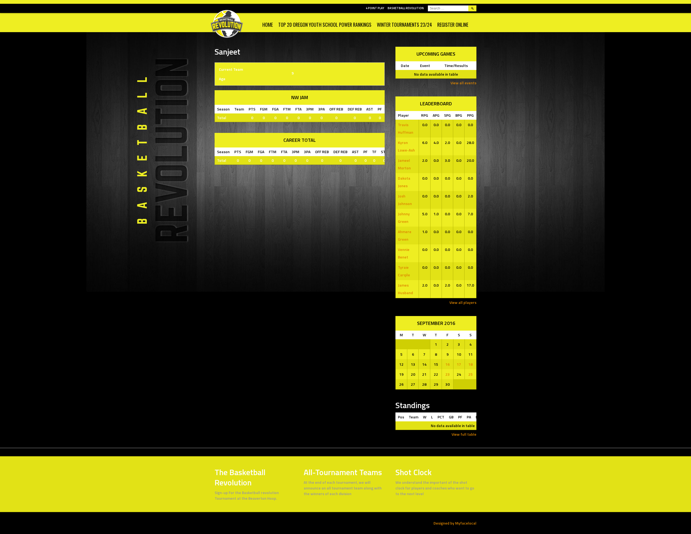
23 (447, 374)
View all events (463, 83)
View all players (462, 302)
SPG (447, 115)
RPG (424, 115)
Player (403, 115)
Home (267, 24)
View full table (464, 434)
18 (470, 364)
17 (459, 364)
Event (425, 65)
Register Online (452, 24)
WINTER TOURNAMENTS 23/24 (404, 24)
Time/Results (456, 65)
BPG (458, 115)
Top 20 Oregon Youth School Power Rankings (324, 24)
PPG (470, 115)
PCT (441, 417)
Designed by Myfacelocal (454, 523)
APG (436, 115)
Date (405, 65)
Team (413, 417)
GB (451, 417)
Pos (401, 417)
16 (447, 364)
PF (460, 417)
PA (469, 417)
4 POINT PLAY (375, 8)
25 (470, 374)
